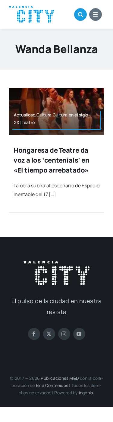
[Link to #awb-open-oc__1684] (95, 14)
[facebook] (34, 334)
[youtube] (79, 334)
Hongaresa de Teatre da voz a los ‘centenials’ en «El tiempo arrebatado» (51, 160)
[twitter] (49, 334)
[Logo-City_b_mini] (56, 263)
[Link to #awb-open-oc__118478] (80, 14)
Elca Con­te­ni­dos (52, 385)
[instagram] (64, 334)
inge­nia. (87, 392)
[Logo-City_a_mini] (31, 8)
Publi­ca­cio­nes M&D (60, 378)
